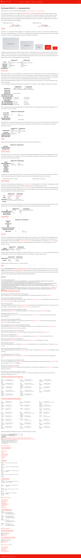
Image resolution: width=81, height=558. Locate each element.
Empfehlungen (39, 1)
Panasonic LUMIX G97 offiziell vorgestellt (12, 466)
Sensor (2, 450)
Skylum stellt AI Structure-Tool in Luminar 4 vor (11, 489)
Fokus (2, 452)
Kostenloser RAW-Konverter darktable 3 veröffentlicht (11, 485)
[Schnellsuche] (79, 2)
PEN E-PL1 (49, 295)
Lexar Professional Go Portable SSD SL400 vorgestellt (12, 471)
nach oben (47, 555)
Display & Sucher (4, 453)
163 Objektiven (25, 355)
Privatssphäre (42, 555)
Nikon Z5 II (10, 521)
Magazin (33, 1)
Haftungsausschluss (31, 555)
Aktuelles (21, 1)
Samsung (39, 299)
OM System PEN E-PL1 (26, 306)
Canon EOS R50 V (10, 524)
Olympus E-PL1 (36, 314)
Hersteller (27, 1)
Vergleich (20, 555)
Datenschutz (24, 555)
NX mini (33, 299)
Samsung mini (43, 310)
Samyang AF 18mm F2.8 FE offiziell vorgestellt (11, 493)
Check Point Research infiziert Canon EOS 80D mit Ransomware (12, 482)
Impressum (37, 555)
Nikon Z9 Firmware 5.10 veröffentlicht (11, 462)
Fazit (2, 458)
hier (27, 372)
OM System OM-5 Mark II (10, 517)
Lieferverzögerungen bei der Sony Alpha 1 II (12, 475)
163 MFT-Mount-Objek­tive (25, 240)
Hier (43, 18)
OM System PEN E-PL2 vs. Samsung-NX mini (36, 10)
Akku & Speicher (4, 455)
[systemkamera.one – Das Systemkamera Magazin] (9, 1)
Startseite (2, 555)
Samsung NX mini (23, 305)
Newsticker (6, 555)
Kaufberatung (11, 555)
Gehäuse (3, 457)
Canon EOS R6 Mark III (10, 513)
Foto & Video (4, 451)
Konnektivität (4, 456)
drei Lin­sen (51, 240)
